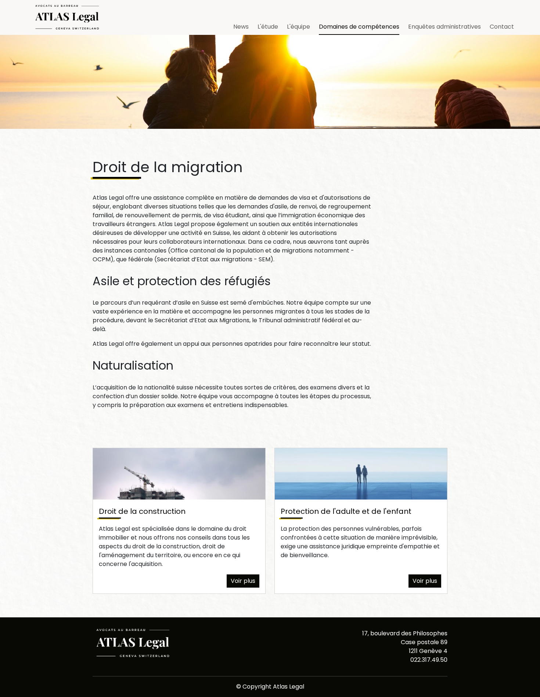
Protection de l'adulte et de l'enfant (346, 511)
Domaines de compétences (359, 26)
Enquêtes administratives (444, 26)
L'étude (268, 26)
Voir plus (243, 581)
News (241, 26)
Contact (502, 26)
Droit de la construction (142, 511)
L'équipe (298, 26)
